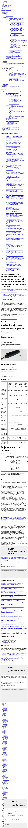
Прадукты (5, 17)
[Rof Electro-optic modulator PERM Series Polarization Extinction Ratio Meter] (14, 616)
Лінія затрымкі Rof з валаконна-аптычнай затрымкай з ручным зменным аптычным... (14, 627)
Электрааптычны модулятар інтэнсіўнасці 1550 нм (17, 32)
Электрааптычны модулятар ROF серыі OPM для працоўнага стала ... (12, 587)
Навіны (5, 61)
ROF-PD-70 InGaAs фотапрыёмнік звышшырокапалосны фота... (14, 139)
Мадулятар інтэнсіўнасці (14, 20)
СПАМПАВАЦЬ (13, 319)
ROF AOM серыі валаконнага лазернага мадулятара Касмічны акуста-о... (15, 239)
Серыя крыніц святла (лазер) (12, 55)
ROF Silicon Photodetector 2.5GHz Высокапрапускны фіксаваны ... (13, 209)
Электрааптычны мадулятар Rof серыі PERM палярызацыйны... (12, 619)
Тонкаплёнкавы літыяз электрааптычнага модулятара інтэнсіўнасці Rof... (13, 225)
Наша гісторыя (9, 16)
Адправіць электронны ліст (7, 660)
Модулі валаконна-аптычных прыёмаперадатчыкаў (12, 655)
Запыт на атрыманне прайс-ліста (8, 652)
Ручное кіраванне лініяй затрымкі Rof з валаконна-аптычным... (12, 611)
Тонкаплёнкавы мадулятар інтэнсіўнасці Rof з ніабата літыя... (15, 161)
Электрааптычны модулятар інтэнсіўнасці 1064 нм (17, 27)
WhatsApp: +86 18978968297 (9, 642)
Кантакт (8, 69)
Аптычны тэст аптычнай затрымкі (14, 58)
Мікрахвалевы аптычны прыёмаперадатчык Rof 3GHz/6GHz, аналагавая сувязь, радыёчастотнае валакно (14, 520)
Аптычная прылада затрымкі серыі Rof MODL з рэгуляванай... (12, 603)
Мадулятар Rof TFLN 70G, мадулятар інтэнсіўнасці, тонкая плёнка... (14, 216)
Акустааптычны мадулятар (15, 19)
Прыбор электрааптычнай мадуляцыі (17, 48)
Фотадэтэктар (8, 658)
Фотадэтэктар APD (5, 656)
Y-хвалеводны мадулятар (14, 47)
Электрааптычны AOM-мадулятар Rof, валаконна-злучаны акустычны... (15, 246)
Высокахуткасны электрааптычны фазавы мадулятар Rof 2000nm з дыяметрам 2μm (14, 169)
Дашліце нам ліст (5, 319)
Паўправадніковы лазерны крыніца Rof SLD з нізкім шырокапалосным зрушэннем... (15, 177)
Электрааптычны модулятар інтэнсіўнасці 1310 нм (17, 30)
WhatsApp (6, 662)
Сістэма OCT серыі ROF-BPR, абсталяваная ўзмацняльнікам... (13, 146)
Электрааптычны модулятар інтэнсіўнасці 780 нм (17, 23)
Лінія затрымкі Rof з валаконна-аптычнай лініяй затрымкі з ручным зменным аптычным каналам (13, 518)
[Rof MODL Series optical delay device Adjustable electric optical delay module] (14, 600)
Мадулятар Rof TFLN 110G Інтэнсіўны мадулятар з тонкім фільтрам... (15, 192)
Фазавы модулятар (13, 34)
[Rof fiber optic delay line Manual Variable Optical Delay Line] (14, 624)
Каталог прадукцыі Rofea (14, 79)
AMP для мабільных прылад (13, 654)
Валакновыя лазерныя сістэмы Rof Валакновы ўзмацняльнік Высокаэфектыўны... (14, 261)
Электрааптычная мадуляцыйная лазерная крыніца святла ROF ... (13, 595)
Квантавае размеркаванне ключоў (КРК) (15, 63)
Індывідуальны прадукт (11, 59)
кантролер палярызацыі (14, 52)
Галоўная (5, 12)
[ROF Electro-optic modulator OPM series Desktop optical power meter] (14, 584)
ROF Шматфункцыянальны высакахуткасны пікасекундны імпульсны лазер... (13, 269)
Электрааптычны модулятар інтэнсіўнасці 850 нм (17, 25)
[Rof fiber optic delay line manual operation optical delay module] (14, 608)
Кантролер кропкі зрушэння (15, 50)
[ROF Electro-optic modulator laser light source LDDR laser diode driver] (14, 592)
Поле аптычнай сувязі (11, 64)
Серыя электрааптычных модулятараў (15, 18)
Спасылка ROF (9, 57)
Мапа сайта (3, 654)
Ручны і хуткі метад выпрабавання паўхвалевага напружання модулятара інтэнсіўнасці (17, 74)
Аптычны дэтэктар (14, 656)
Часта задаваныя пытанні (12, 70)
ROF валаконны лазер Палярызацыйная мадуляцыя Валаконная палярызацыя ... (15, 253)
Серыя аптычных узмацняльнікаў (14, 56)
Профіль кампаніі (10, 14)
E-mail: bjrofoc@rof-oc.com (9, 641)
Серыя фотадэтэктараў (11, 53)
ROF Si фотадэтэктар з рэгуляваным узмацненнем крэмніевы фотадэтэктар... (15, 154)
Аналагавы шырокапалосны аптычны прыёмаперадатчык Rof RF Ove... (15, 185)
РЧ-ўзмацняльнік (13, 51)
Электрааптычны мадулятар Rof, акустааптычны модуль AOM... (13, 231)
